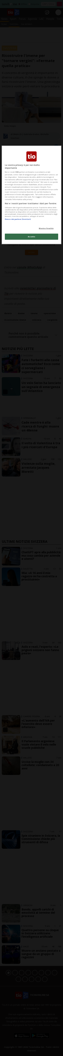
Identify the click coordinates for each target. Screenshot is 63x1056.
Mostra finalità (46, 228)
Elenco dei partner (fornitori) (18, 219)
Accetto (31, 237)
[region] (32, 195)
